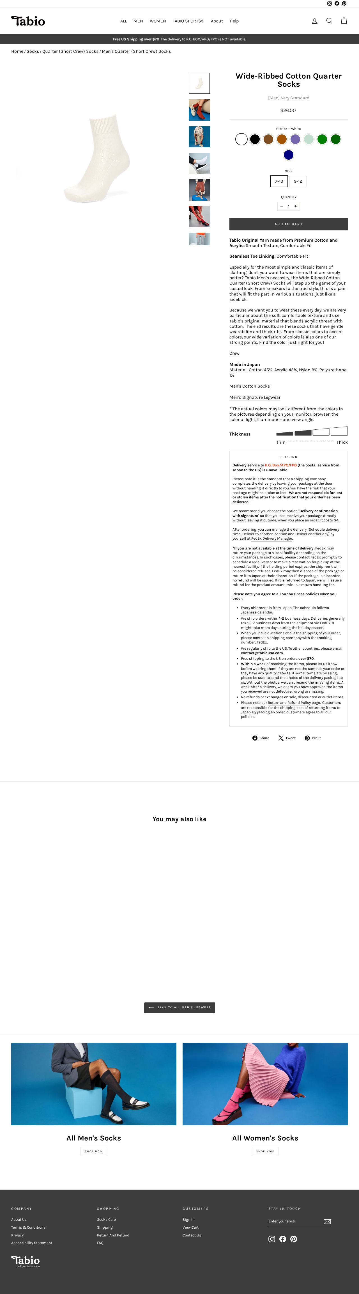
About (217, 21)
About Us (19, 1219)
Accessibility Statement (31, 1243)
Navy (288, 155)
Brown (268, 139)
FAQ (100, 1243)
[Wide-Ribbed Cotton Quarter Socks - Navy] (15, 912)
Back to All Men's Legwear (183, 1007)
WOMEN (158, 21)
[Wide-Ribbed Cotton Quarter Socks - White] (15, 905)
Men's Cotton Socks (249, 386)
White (241, 139)
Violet (295, 139)
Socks (33, 51)
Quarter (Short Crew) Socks (70, 51)
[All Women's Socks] (265, 1084)
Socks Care (106, 1219)
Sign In (189, 1219)
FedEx (262, 642)
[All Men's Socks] (93, 1084)
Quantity (288, 197)
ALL (123, 21)
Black (255, 139)
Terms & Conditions (28, 1227)
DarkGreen (335, 139)
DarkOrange (281, 139)
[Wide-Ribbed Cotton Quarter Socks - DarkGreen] (68, 905)
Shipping (105, 1227)
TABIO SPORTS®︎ (188, 21)
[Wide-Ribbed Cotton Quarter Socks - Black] (22, 905)
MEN (138, 21)
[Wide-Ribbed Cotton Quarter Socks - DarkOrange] (37, 905)
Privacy (17, 1235)
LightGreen (308, 139)
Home (17, 51)
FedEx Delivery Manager (271, 538)
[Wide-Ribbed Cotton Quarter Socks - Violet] (45, 905)
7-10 (279, 181)
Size (289, 171)
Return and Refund (113, 1235)
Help (234, 21)
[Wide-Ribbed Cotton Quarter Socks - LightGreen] (53, 905)
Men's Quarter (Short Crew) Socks (136, 51)
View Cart (191, 1227)
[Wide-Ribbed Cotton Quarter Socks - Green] (60, 905)
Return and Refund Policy (289, 702)
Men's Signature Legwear (254, 397)
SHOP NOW (94, 1151)
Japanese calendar (256, 612)
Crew (234, 353)
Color (288, 129)
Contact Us (192, 1235)
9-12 (298, 181)
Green (322, 139)
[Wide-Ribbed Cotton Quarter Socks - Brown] (30, 905)
